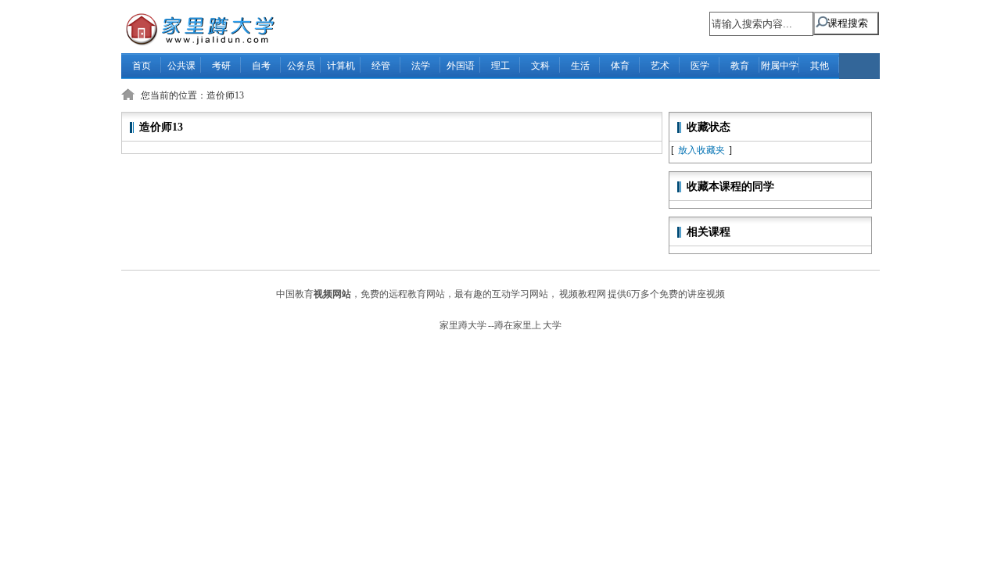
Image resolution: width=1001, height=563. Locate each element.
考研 (221, 65)
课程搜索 (847, 23)
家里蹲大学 (463, 325)
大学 (552, 325)
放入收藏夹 (701, 150)
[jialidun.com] (192, 28)
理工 (500, 65)
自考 (261, 65)
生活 (580, 65)
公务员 (301, 65)
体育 (620, 65)
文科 (540, 65)
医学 (700, 65)
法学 (420, 65)
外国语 (461, 65)
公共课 (181, 65)
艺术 (660, 65)
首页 (141, 65)
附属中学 (779, 65)
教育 (739, 65)
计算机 (341, 65)
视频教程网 (582, 294)
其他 (819, 65)
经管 (380, 65)
